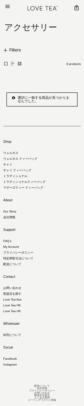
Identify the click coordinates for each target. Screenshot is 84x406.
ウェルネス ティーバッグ (20, 158)
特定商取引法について (18, 258)
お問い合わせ (12, 288)
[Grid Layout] (19, 64)
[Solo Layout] (5, 64)
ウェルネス (10, 153)
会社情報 (9, 217)
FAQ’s (7, 241)
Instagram (10, 364)
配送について (12, 264)
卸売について (12, 335)
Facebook (10, 358)
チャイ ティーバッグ (17, 170)
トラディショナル (15, 176)
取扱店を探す (12, 293)
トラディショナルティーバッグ (24, 181)
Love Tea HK (12, 305)
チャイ (7, 164)
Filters (15, 50)
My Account (11, 246)
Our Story (9, 211)
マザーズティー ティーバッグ (23, 187)
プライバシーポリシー (18, 252)
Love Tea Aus (12, 299)
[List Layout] (12, 64)
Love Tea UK (12, 311)
